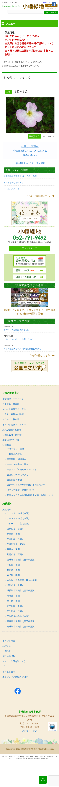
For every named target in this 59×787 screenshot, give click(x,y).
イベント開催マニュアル (14, 409)
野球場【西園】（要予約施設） (22, 626)
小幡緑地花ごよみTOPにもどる (30, 150)
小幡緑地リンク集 (10, 440)
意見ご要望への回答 (11, 429)
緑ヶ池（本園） (14, 601)
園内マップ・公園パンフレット (22, 469)
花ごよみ (37, 62)
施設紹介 (6, 509)
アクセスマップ (29, 248)
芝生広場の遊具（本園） (18, 616)
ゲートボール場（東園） (18, 518)
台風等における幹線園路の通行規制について (29, 43)
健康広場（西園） (15, 528)
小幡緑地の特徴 (14, 454)
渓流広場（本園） (15, 585)
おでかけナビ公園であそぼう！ (16, 62)
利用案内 (6, 445)
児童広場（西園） (15, 539)
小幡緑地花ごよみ (10, 65)
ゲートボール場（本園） (18, 513)
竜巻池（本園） (14, 595)
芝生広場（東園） (15, 606)
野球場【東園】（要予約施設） (22, 621)
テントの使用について (17, 39)
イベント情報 (8, 641)
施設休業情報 (8, 656)
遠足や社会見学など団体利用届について (26, 485)
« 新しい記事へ (30, 146)
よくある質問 (8, 671)
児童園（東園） (14, 534)
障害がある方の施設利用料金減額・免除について (30, 495)
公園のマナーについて (17, 474)
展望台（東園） (14, 549)
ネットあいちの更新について (20, 47)
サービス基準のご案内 (17, 464)
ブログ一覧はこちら (39, 355)
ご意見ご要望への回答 (13, 414)
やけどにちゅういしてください (22, 36)
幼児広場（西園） (15, 554)
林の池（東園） (14, 570)
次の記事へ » (30, 155)
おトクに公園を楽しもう (14, 661)
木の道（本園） (14, 565)
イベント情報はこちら (38, 196)
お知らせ (6, 651)
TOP (43, 781)
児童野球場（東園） (16, 544)
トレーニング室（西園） (18, 523)
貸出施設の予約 (14, 480)
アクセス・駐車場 (10, 404)
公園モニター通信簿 (11, 435)
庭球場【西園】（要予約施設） (22, 559)
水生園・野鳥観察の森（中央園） (23, 580)
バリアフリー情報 (15, 449)
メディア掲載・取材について (20, 490)
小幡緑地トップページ (13, 399)
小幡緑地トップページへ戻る (29, 163)
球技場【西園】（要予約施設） (22, 590)
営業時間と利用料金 (16, 459)
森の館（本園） (14, 575)
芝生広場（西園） (15, 611)
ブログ (5, 666)
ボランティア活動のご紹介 (15, 677)
